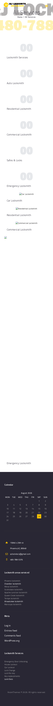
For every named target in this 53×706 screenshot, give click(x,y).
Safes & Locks (14, 160)
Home (20, 17)
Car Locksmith (14, 200)
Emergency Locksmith (19, 185)
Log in (7, 625)
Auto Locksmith (15, 83)
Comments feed (12, 635)
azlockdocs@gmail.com (20, 554)
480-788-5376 (16, 559)
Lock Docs (8, 679)
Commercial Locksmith (19, 134)
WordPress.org (11, 640)
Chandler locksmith (12, 583)
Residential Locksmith (19, 108)
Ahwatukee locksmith (13, 601)
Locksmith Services (17, 57)
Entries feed (10, 630)
